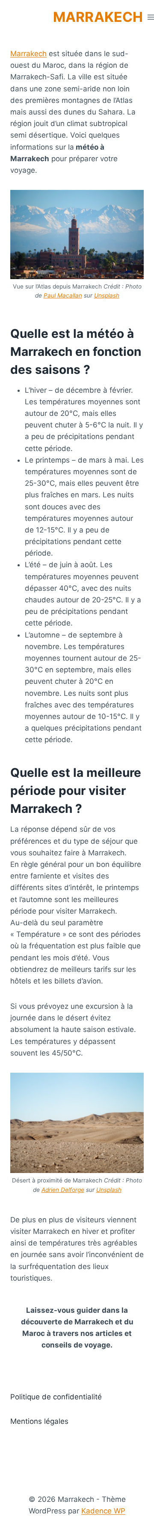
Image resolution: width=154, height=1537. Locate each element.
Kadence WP (103, 1511)
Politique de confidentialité (56, 1397)
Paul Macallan (63, 295)
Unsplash (106, 295)
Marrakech (28, 53)
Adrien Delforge (62, 1189)
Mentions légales (39, 1421)
